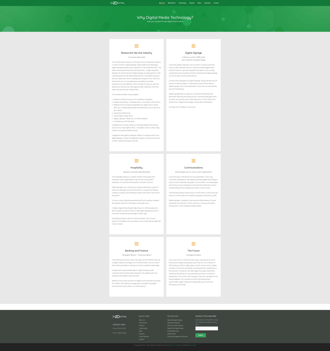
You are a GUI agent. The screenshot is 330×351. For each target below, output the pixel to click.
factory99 (193, 345)
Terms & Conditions (175, 345)
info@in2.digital (121, 333)
